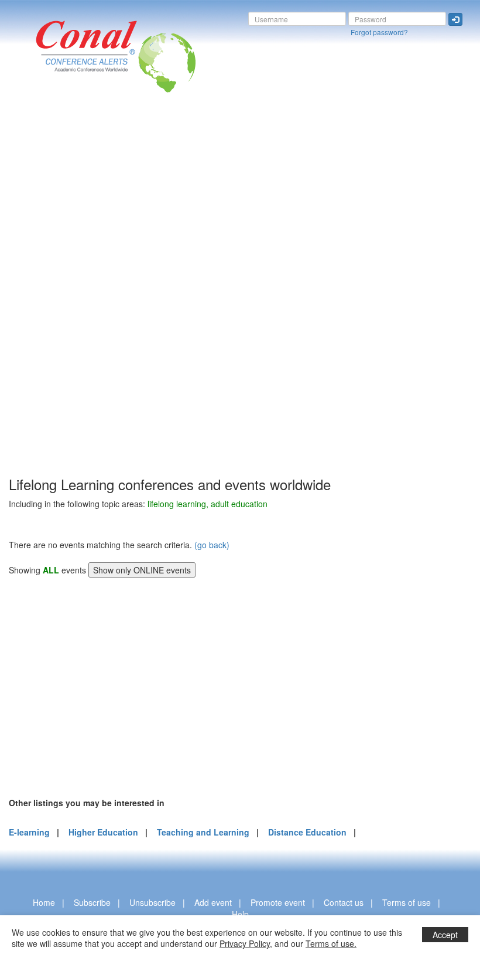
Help (240, 914)
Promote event (278, 902)
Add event (213, 902)
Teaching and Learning (203, 832)
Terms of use (406, 902)
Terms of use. (331, 943)
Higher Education (103, 832)
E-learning (29, 832)
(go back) (211, 545)
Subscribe (92, 902)
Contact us (344, 902)
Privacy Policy (245, 943)
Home (44, 902)
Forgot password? (379, 32)
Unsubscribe (152, 902)
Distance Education (307, 832)
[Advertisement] (55, 298)
